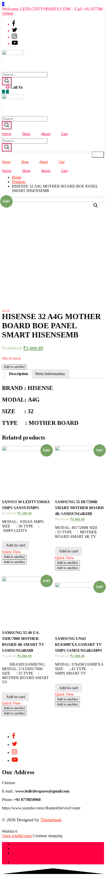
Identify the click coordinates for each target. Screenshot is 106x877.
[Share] (89, 5)
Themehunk (51, 819)
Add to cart (15, 545)
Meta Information (50, 374)
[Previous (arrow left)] (8, 438)
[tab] (18, 373)
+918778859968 (37, 87)
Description (18, 374)
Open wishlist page (17, 836)
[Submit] (7, 81)
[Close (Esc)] (100, 5)
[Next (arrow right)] (97, 438)
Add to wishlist (14, 367)
